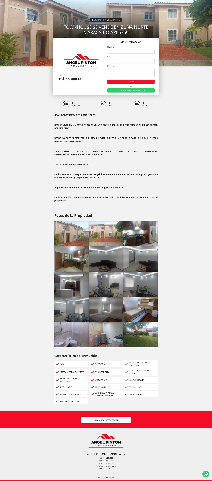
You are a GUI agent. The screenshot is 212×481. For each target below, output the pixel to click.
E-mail (109, 56)
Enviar (131, 82)
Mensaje (110, 66)
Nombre (110, 47)
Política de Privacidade (106, 477)
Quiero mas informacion (106, 419)
